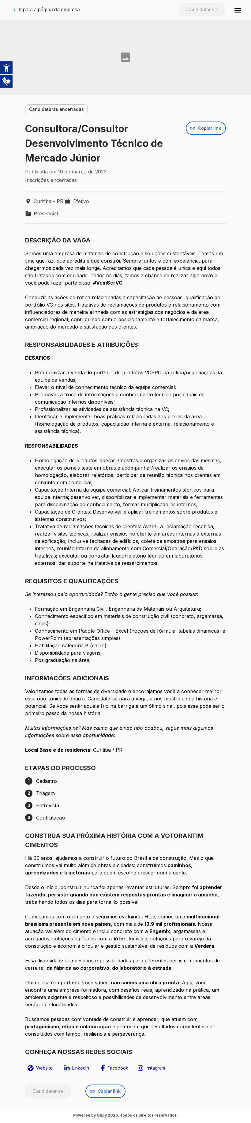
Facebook (117, 1067)
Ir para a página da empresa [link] (49, 9)
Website (44, 1067)
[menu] (238, 10)
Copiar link (209, 128)
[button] (238, 10)
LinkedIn (80, 1067)
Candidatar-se (201, 9)
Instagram (155, 1067)
